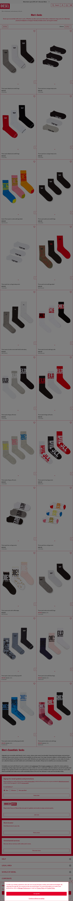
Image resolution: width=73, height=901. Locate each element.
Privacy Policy (40, 888)
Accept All (36, 893)
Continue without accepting (36, 898)
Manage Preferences (24, 888)
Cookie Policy (51, 888)
